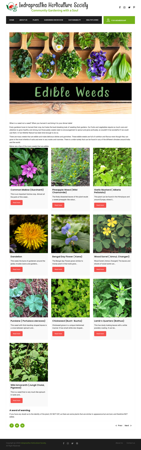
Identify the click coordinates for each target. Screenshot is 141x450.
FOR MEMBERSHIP (118, 20)
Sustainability (74, 20)
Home (11, 20)
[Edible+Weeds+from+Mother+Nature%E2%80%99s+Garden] (17, 425)
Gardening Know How (53, 20)
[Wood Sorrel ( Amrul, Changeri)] (112, 234)
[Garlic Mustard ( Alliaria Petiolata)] (112, 167)
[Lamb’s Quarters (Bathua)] (112, 298)
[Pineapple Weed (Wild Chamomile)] (70, 167)
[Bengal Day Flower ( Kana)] (70, 234)
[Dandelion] (28, 234)
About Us (23, 20)
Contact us (131, 443)
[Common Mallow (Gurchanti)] (28, 167)
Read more (16, 202)
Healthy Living (92, 20)
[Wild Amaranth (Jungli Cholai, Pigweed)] (28, 362)
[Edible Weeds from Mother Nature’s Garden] (11, 425)
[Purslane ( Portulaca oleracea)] (28, 298)
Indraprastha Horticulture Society (33, 443)
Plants (36, 20)
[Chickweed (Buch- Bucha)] (70, 298)
